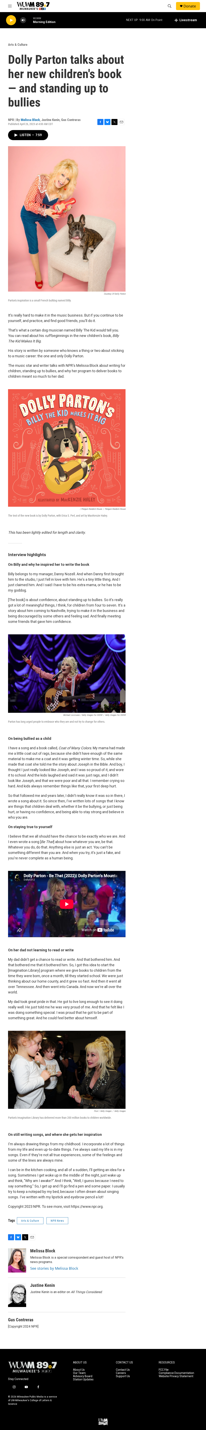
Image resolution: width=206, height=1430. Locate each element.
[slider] (29, 20)
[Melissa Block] (17, 1260)
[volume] (23, 20)
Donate (189, 6)
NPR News (57, 1220)
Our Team (79, 1373)
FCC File (164, 1369)
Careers (121, 1373)
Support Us (123, 1376)
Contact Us (123, 1369)
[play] (11, 20)
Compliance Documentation (176, 1373)
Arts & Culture (17, 45)
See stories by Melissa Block (54, 1268)
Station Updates (83, 1379)
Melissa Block (30, 120)
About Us (79, 1369)
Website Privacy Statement (176, 1376)
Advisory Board (82, 1376)
